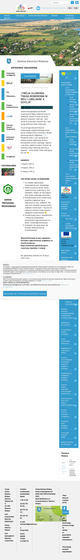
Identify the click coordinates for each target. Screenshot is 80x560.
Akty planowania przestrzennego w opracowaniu (70, 132)
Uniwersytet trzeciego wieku (66, 350)
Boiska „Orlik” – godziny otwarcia (65, 413)
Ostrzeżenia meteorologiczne (54, 8)
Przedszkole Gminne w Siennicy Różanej (66, 377)
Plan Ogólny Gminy (72, 99)
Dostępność (10, 156)
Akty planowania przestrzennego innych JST (70, 178)
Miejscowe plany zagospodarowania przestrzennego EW (72, 118)
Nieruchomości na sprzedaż (67, 443)
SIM (66, 78)
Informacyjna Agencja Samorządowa (67, 260)
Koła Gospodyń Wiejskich (65, 341)
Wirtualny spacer (65, 252)
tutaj (44, 135)
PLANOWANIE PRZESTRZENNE (66, 84)
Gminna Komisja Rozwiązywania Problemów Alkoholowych (67, 313)
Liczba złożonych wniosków (69, 226)
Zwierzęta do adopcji (65, 324)
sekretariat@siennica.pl (28, 524)
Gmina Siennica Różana (38, 15)
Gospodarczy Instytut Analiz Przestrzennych (67, 402)
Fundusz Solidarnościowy (10, 106)
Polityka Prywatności (28, 273)
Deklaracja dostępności (69, 16)
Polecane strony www (65, 435)
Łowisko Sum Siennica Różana (64, 425)
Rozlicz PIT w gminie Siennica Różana (65, 205)
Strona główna (7, 16)
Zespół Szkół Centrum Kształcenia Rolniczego (66, 389)
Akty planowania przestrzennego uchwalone (70, 91)
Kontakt (54, 15)
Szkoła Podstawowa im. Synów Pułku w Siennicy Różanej (66, 363)
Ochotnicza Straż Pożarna (66, 332)
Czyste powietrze (65, 215)
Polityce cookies (47, 280)
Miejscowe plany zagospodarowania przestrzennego (72, 108)
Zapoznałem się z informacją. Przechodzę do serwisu (25, 294)
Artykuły (69, 219)
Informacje (20, 15)
